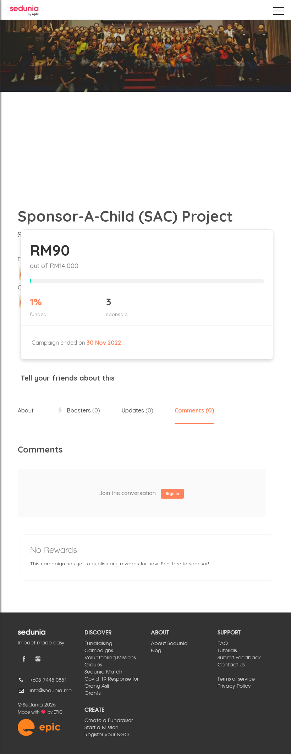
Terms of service (236, 679)
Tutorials (227, 650)
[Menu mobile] (278, 12)
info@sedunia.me (51, 690)
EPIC (58, 712)
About (26, 410)
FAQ (223, 643)
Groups (93, 664)
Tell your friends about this (68, 377)
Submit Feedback (239, 657)
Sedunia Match (103, 672)
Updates (137, 410)
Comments (194, 410)
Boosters (82, 410)
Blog (156, 650)
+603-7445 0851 (48, 680)
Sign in (172, 493)
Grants (92, 693)
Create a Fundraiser (108, 720)
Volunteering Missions (110, 657)
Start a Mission (101, 727)
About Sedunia (169, 643)
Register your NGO (106, 734)
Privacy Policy (234, 686)
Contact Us (231, 664)
